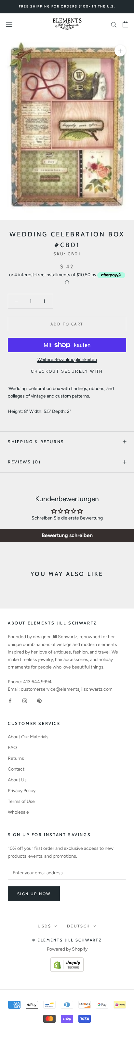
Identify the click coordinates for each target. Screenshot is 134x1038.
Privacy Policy (21, 790)
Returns (16, 758)
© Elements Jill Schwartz (67, 940)
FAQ (12, 747)
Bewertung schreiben (67, 535)
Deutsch (78, 926)
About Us (17, 780)
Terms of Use (21, 801)
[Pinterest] (39, 700)
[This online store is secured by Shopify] (67, 961)
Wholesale (18, 812)
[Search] (114, 24)
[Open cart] (125, 24)
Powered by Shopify (67, 949)
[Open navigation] (9, 24)
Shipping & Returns (36, 441)
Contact (16, 769)
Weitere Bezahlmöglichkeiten (67, 359)
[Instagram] (24, 700)
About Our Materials (28, 737)
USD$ (44, 926)
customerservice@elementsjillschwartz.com (67, 689)
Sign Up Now (33, 893)
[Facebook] (10, 700)
